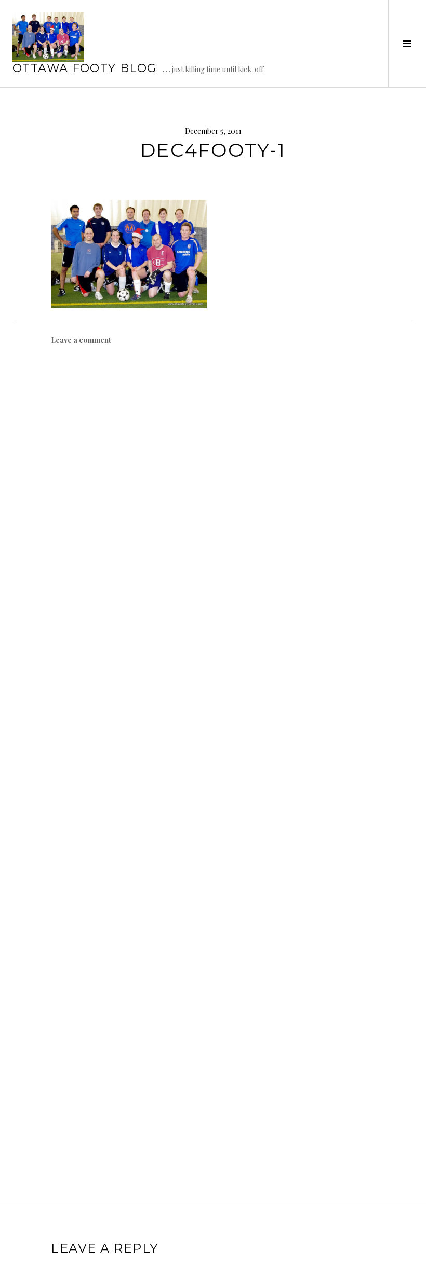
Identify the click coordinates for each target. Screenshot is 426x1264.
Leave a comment (81, 340)
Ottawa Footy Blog (84, 68)
